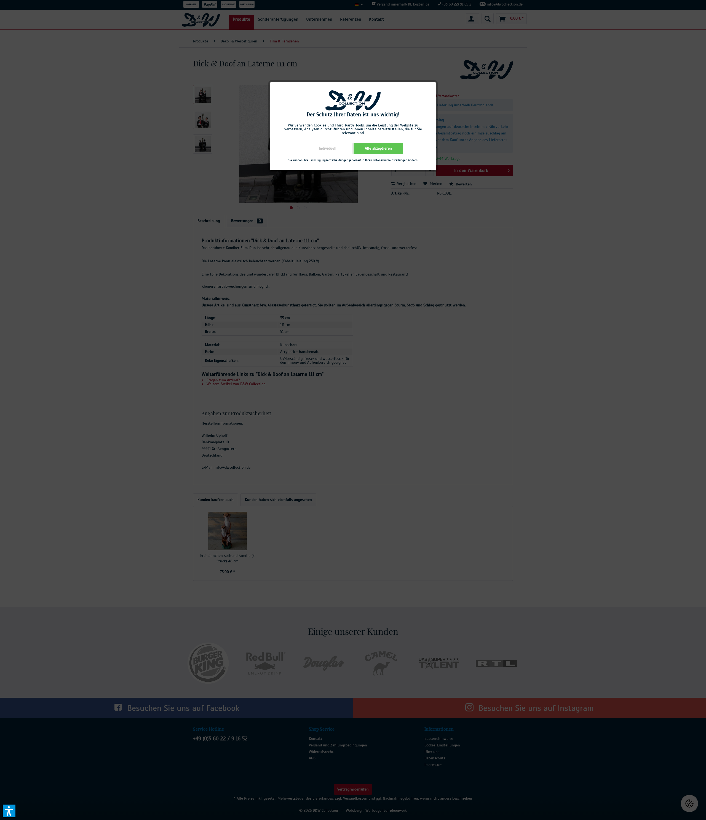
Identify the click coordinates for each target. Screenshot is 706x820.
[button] (9, 811)
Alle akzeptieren (378, 148)
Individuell (327, 148)
